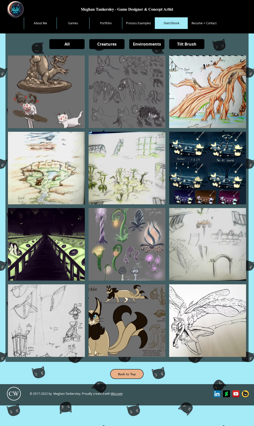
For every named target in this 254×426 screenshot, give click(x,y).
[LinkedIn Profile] (217, 393)
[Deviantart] (226, 393)
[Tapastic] (245, 393)
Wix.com (117, 394)
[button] (46, 91)
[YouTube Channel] (235, 393)
